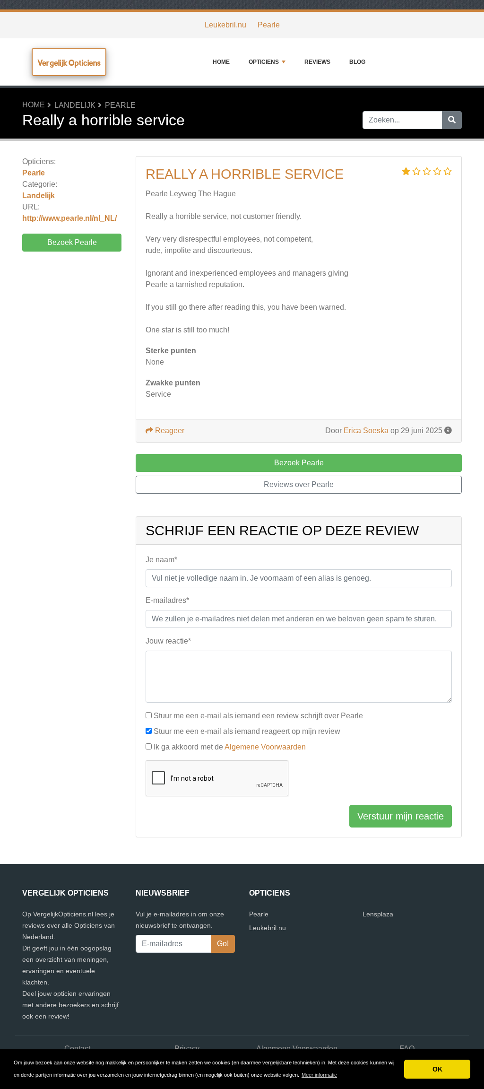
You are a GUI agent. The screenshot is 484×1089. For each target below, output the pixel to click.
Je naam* (161, 560)
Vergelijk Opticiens (69, 63)
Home (221, 62)
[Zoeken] (452, 120)
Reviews (317, 62)
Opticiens (264, 62)
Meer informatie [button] (319, 1075)
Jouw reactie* (168, 641)
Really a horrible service (245, 174)
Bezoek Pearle (72, 242)
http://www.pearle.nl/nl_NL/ (69, 218)
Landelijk (74, 105)
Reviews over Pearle (299, 484)
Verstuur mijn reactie (400, 816)
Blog (357, 62)
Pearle (269, 25)
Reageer (168, 431)
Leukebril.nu (225, 25)
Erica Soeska (366, 431)
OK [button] (437, 1069)
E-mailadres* (167, 600)
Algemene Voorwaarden (265, 747)
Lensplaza (378, 914)
